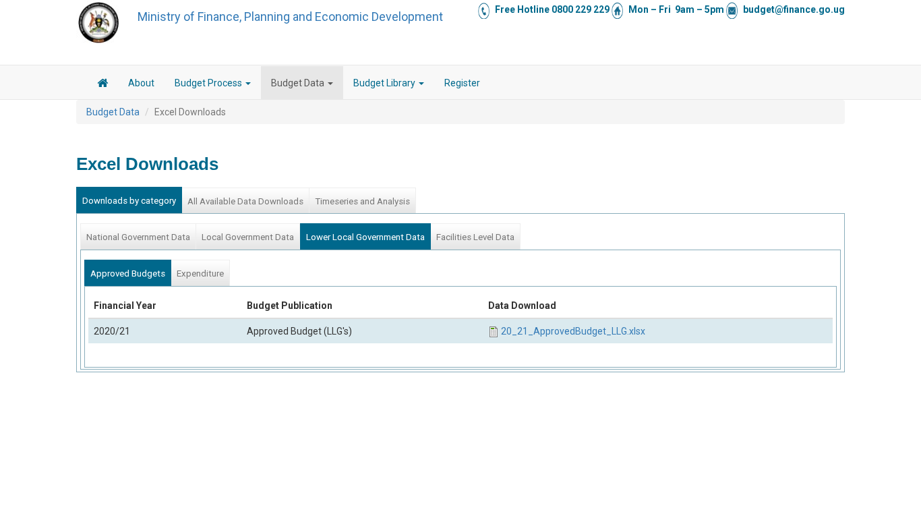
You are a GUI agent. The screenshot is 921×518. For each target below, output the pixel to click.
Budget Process (209, 83)
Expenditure (200, 273)
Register (462, 83)
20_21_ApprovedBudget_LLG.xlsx (573, 331)
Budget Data (298, 83)
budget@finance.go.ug (794, 9)
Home (102, 85)
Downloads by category (129, 201)
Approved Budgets (127, 273)
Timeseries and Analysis (362, 201)
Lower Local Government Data (365, 237)
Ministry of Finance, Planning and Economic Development (290, 16)
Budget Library (385, 83)
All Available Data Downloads (245, 201)
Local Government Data (248, 237)
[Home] (98, 22)
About (141, 83)
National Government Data (138, 237)
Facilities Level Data (475, 237)
